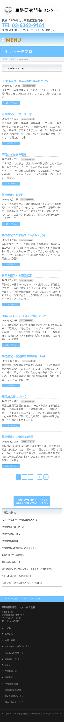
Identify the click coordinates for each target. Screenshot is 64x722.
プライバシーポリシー (34, 599)
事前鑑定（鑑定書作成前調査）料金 (24, 356)
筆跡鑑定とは (11, 671)
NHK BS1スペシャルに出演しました (24, 315)
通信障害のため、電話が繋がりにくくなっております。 (27, 569)
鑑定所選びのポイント (15, 696)
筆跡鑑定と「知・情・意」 (18, 114)
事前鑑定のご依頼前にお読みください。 (26, 235)
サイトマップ (11, 599)
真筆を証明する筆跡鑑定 (17, 275)
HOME (8, 628)
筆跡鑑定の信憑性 (13, 690)
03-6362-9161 (28, 25)
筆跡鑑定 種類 (11, 684)
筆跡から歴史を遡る (14, 154)
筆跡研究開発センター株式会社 (28, 713)
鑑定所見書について (14, 396)
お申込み (9, 634)
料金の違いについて (14, 702)
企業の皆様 (10, 640)
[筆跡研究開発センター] (32, 13)
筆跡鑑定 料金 (12, 659)
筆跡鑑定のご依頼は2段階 (17, 436)
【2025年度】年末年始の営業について (25, 81)
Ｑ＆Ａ (8, 665)
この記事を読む (11, 103)
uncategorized (29, 86)
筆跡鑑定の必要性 (13, 194)
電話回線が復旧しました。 (14, 562)
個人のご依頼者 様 (14, 653)
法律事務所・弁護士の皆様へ (18, 646)
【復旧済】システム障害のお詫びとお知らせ (22, 583)
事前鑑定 (9, 677)
